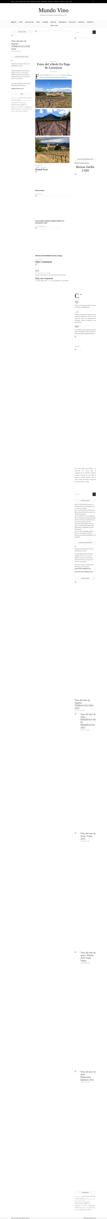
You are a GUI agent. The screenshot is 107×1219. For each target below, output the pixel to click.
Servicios (56, 1)
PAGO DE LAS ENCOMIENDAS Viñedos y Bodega (48, 255)
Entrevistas (16, 102)
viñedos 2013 (39, 165)
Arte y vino (69, 1)
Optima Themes (25, 1218)
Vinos (28, 1)
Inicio (12, 1)
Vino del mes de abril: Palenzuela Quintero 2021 (88, 1075)
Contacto (62, 1)
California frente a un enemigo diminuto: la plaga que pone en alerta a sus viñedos (85, 506)
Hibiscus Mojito (39, 190)
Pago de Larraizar (56, 75)
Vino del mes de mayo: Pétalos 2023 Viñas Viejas (88, 956)
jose (38, 167)
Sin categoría (21, 108)
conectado (50, 280)
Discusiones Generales (26, 100)
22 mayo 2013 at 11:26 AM (42, 273)
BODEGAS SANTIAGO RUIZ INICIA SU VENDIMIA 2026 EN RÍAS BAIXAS (84, 527)
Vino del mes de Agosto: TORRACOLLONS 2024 (20, 45)
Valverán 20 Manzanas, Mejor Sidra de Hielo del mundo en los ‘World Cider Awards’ (85, 512)
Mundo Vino (54, 10)
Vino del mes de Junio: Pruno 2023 (88, 836)
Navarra (32, 1)
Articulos (50, 1)
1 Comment (42, 167)
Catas (16, 1)
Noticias (38, 1)
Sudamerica (44, 1)
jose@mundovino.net (17, 88)
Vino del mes (22, 1)
